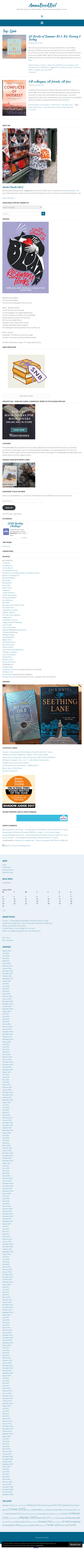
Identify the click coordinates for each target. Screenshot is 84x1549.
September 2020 (7, 1130)
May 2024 (5, 1019)
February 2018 (7, 1209)
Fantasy (25, 1514)
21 (48, 901)
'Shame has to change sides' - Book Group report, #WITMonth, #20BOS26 (28, 757)
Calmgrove (6, 590)
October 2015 (7, 1279)
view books (24, 537)
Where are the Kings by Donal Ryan (14, 926)
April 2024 (5, 1021)
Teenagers (42, 1525)
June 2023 (5, 1047)
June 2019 (5, 1168)
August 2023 (6, 1042)
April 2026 (5, 961)
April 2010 (5, 1446)
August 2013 (6, 1345)
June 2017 (5, 1229)
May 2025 (5, 989)
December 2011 (7, 1396)
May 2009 (5, 1474)
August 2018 (6, 1193)
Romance (45, 1521)
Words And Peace (9, 662)
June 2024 (5, 1016)
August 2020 (6, 1133)
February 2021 (7, 1118)
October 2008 (7, 1492)
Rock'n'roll (33, 1522)
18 (14, 901)
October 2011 (7, 1401)
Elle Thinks (6, 603)
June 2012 (5, 1381)
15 (60, 899)
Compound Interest (9, 669)
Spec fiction (25, 1525)
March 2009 (6, 1479)
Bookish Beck (7, 583)
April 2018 (5, 1204)
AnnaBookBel (42, 5)
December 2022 (7, 1062)
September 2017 (7, 1221)
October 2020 (7, 1128)
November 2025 (7, 973)
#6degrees (8, 1505)
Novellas (74, 1518)
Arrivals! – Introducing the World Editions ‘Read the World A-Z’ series (43, 830)
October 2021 (7, 1097)
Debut (36, 1510)
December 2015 (7, 1274)
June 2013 (5, 1350)
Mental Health (14, 1518)
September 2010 (7, 1434)
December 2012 (7, 1365)
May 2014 (5, 1322)
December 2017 (7, 1214)
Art (57, 1505)
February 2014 (7, 1330)
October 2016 (7, 1249)
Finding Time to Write (10, 610)
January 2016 (7, 1272)
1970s (40, 1505)
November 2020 (7, 1125)
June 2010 (5, 1441)
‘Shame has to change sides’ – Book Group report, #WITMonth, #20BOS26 (41, 840)
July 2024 (5, 1014)
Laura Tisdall (6, 625)
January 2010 (7, 1454)
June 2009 (5, 1472)
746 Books (6, 563)
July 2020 (5, 1135)
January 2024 (7, 1029)
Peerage (63, 107)
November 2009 (7, 1459)
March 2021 (6, 1115)
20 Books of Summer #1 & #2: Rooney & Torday (54, 38)
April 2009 (5, 1477)
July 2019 (5, 1166)
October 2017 (7, 1219)
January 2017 (7, 1241)
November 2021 (7, 1095)
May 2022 (5, 1080)
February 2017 (7, 1239)
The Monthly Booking (10, 632)
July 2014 (5, 1317)
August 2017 (6, 1224)
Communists (77, 67)
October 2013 (7, 1340)
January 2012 (7, 1393)
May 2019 (5, 1171)
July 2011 (5, 1408)
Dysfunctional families (56, 1510)
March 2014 (6, 1327)
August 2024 (6, 1011)
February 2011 (7, 1421)
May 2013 (5, 1353)
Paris (5, 1522)
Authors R (37, 65)
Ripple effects (7, 640)
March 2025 (6, 994)
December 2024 (7, 1001)
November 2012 (7, 1368)
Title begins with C (67, 105)
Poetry (12, 1522)
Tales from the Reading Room (13, 650)
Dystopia (71, 1510)
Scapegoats (36, 70)
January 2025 (7, 999)
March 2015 (6, 1297)
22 (60, 901)
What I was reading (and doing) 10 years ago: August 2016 (21, 931)
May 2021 (5, 1110)
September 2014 (7, 1312)
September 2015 (7, 1282)
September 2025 (7, 978)
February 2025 (7, 996)
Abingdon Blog (7, 667)
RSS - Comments (7, 940)
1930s (17, 1505)
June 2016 (5, 1259)
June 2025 (5, 986)
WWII (50, 70)
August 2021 (6, 1102)
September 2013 (7, 1343)
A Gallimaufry (7, 565)
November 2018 (7, 1186)
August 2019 (6, 1163)
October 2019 (7, 1158)
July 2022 (5, 1075)
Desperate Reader (9, 598)
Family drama (13, 1513)
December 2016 (7, 1244)
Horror (48, 1514)
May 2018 (5, 1201)
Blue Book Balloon (8, 578)
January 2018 (7, 1211)
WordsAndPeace (8, 830)
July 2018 (5, 1196)
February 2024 (7, 1026)
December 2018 (7, 1183)
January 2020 (7, 1150)
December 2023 (7, 1032)
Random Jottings (8, 635)
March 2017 (6, 1236)
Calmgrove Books (8, 593)
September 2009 (7, 1464)
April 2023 (5, 1052)
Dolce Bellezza (7, 600)
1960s (31, 1505)
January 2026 (7, 968)
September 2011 (7, 1403)
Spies (42, 70)
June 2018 (5, 1198)
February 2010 (7, 1451)
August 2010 (6, 1436)
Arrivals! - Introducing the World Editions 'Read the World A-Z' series (27, 752)
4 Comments (32, 72)
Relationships (22, 1522)
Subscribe (9, 507)
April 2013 (5, 1355)
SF (66, 1521)
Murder (28, 1517)
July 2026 (5, 953)
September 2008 (7, 1494)
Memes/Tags (52, 65)
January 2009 (7, 1484)
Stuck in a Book (7, 647)
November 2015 (7, 1277)
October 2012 (7, 1370)
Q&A (68, 107)
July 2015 (5, 1287)
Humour (56, 1514)
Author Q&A (32, 107)
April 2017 (5, 1234)
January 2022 (7, 1090)
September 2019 (7, 1161)
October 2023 (7, 1037)
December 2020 (7, 1123)
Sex (60, 1522)
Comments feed (7, 870)
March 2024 (6, 1024)
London (66, 1513)
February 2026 (7, 966)
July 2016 (5, 1257)
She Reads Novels (8, 642)
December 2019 (7, 1153)
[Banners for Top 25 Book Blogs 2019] (16, 846)
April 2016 (5, 1264)
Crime (17, 1509)
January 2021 (7, 1120)
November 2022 (7, 1064)
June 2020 (5, 1138)
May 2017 (5, 1231)
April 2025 (5, 991)
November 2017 (7, 1216)
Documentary (52, 107)
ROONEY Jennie (61, 65)
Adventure (48, 1505)
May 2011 (5, 1413)
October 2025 (7, 976)
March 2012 (6, 1388)
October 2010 (7, 1431)
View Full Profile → (9, 198)
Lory (4, 838)
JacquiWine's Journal (9, 620)
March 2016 (6, 1267)
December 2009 (7, 1456)
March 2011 (6, 1418)
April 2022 (5, 1082)
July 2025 (5, 984)
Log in (4, 865)
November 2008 (7, 1489)
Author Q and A (39, 105)
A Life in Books (7, 568)
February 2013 (7, 1360)
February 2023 (7, 1057)
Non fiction (62, 1518)
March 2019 (6, 1176)
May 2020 (5, 1140)
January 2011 (7, 1424)
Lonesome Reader (9, 627)
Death (29, 1510)
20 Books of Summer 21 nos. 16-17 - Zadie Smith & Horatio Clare (25, 760)
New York (43, 1518)
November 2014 (7, 1307)
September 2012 (7, 1373)
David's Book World (9, 595)
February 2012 (7, 1391)
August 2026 (6, 951)
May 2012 (5, 1383)
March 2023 (6, 1054)
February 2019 (7, 1178)
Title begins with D (72, 65)
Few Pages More (8, 607)
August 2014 (6, 1315)
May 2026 (5, 958)
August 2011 (6, 1406)
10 (3, 899)
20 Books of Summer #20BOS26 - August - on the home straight (25, 755)
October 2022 (7, 1067)
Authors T (44, 65)
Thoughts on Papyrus (9, 652)
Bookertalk (6, 580)
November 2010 (7, 1429)
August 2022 (6, 1072)
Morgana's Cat (7, 672)
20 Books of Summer (65, 67)
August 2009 (6, 1467)
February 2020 (7, 1148)
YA (72, 1525)
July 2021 (5, 1105)
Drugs (44, 1510)
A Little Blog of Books (10, 570)
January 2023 (7, 1059)
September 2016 (7, 1252)
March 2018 (6, 1206)
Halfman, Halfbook (8, 612)
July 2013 (5, 1348)
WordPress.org (7, 872)
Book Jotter (6, 585)
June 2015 (5, 1290)
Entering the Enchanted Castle (13, 605)
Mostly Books (7, 674)
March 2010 (6, 1449)
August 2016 (6, 1254)
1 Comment (32, 109)
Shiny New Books (70, 191)
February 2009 (7, 1482)
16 (71, 899)
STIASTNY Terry (56, 105)
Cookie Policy (39, 1545)
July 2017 (5, 1226)
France (59, 107)
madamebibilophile (9, 835)
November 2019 (7, 1155)
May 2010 (5, 1444)
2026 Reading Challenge (15, 525)
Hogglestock (6, 617)
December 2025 (7, 971)
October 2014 (7, 1310)
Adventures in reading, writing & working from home (20, 573)
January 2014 (7, 1332)
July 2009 (5, 1469)
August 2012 (6, 1375)
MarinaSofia (6, 832)
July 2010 (5, 1439)
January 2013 (7, 1363)
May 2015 (5, 1292)
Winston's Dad (7, 659)
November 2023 (7, 1034)
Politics (30, 70)
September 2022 (7, 1069)
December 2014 (7, 1305)
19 (26, 901)
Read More (65, 100)
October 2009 (7, 1461)
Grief (41, 1514)
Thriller (53, 1525)
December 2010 (7, 1426)
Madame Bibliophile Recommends (14, 630)
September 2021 (7, 1100)
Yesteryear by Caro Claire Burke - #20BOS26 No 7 (20, 765)
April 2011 (5, 1416)
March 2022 (6, 1085)
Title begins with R (33, 67)
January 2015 (7, 1302)
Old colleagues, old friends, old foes (49, 81)
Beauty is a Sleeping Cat (10, 575)
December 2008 (7, 1487)
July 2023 (5, 1044)
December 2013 (7, 1335)
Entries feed (6, 867)
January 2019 (7, 1181)
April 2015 (5, 1295)
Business (39, 107)
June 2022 (5, 1077)
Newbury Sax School (9, 677)
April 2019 (5, 1173)
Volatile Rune (7, 657)
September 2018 (7, 1191)
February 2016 (7, 1269)
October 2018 (7, 1188)
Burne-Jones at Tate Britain (12, 768)
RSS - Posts (6, 938)
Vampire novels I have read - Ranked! (15, 763)
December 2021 (7, 1092)
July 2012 (5, 1378)
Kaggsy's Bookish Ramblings (12, 622)
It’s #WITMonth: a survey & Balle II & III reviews (18, 928)
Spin (46, 70)
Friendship (34, 1514)
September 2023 (7, 1039)
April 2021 (5, 1112)
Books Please (7, 588)
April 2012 (5, 1386)
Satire (54, 1522)
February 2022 (7, 1087)
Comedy (66, 1505)
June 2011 (5, 1411)
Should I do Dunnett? (10, 771)
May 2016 (5, 1262)
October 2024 (7, 1006)
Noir (52, 1518)
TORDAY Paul (44, 67)
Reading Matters (8, 637)
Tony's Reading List (9, 655)
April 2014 (5, 1325)
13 (37, 899)
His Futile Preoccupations (11, 615)
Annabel (12, 529)
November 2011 (7, 1398)
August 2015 (6, 1284)
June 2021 (5, 1107)
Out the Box (45, 1537)
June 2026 (5, 956)
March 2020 (6, 1145)
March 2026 (6, 963)
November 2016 (7, 1247)
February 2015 (7, 1300)
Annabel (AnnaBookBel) (12, 187)
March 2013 (6, 1358)
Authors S (48, 105)
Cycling (45, 107)
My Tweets (6, 546)
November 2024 (7, 1004)
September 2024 (7, 1009)
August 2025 (6, 981)
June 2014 (5, 1320)
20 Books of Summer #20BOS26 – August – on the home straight (36, 832)
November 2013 (7, 1338)
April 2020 (5, 1143)
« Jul (3, 910)
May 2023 (5, 1049)
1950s (57, 67)
